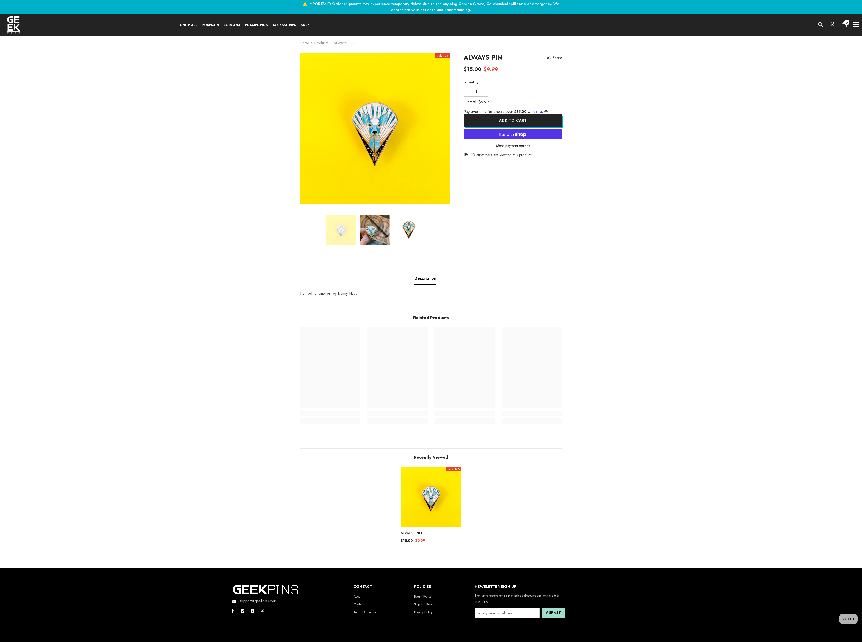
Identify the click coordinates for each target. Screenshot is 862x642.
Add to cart (513, 120)
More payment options (513, 145)
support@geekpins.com (258, 601)
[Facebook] (232, 610)
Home (304, 43)
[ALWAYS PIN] (431, 497)
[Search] (821, 25)
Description (425, 278)
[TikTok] (252, 610)
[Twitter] (262, 610)
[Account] (832, 24)
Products (321, 43)
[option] (375, 128)
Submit (553, 613)
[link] (330, 413)
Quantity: (472, 82)
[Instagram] (242, 610)
